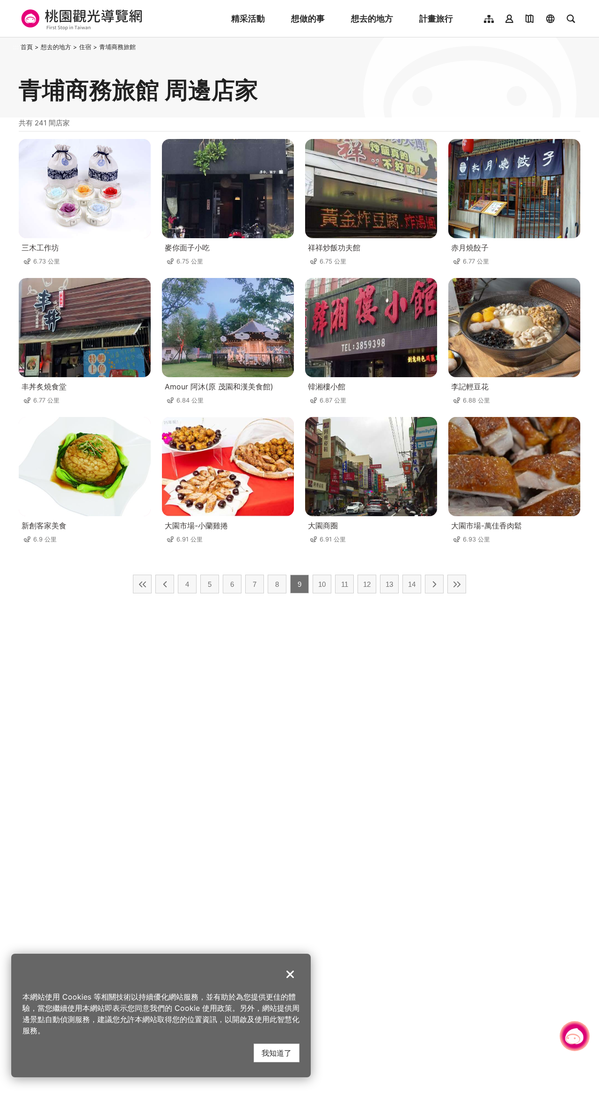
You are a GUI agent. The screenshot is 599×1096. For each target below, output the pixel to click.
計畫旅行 (436, 18)
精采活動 (248, 18)
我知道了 (277, 1052)
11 (344, 584)
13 (389, 584)
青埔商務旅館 (117, 47)
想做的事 (308, 18)
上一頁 (164, 584)
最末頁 (456, 584)
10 (322, 584)
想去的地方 (372, 18)
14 (412, 584)
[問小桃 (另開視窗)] (575, 1036)
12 (367, 584)
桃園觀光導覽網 (80, 18)
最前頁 (142, 584)
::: (16, 47)
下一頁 (434, 584)
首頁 (27, 47)
